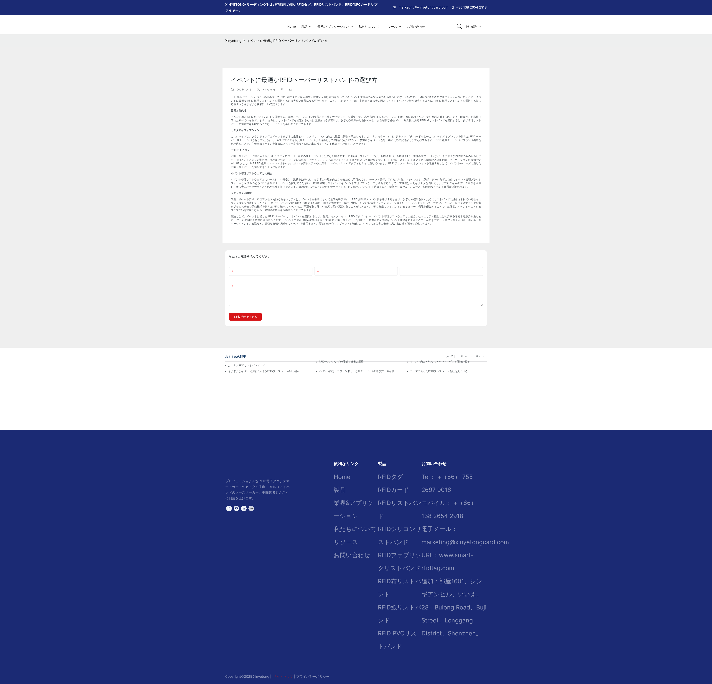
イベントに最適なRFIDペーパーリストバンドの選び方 (287, 41)
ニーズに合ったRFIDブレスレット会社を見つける (439, 371)
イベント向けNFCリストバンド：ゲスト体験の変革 (440, 361)
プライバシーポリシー (312, 676)
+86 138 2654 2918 (471, 7)
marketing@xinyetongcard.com (423, 7)
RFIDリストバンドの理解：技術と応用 (341, 361)
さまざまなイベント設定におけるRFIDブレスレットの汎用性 (263, 371)
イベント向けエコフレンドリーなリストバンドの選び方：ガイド (356, 371)
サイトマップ (283, 676)
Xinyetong (233, 41)
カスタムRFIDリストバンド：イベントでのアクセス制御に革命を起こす (248, 365)
